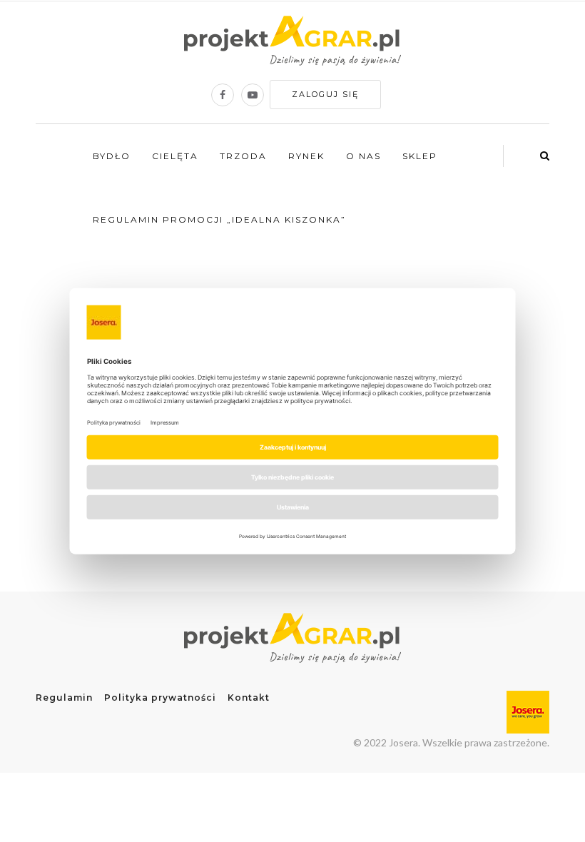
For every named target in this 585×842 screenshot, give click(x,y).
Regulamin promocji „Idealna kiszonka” (219, 219)
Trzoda (243, 156)
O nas (363, 156)
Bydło (112, 156)
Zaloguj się (325, 94)
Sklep (419, 156)
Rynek (306, 156)
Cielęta (175, 156)
